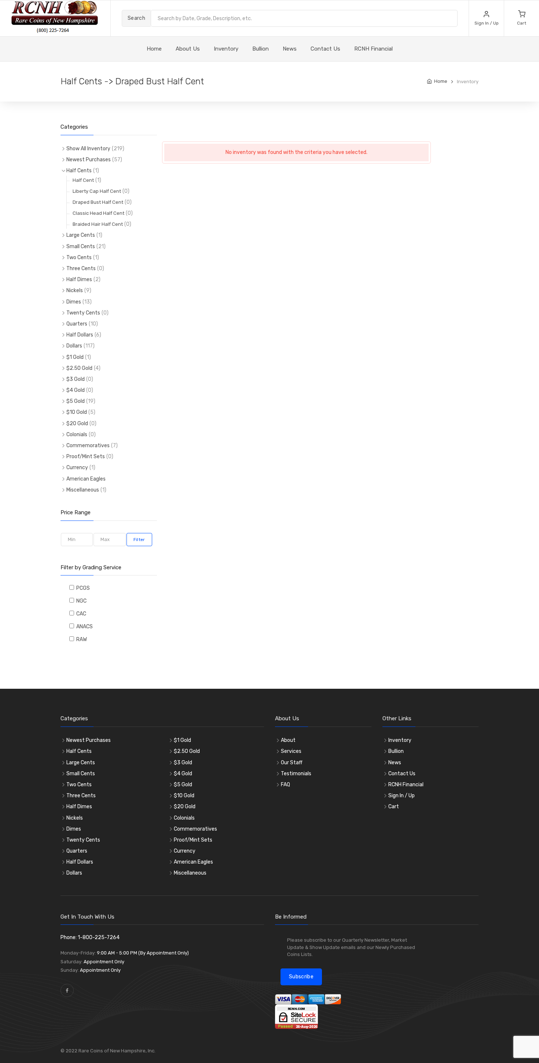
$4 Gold (75, 390)
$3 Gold (75, 379)
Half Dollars (79, 335)
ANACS (83, 627)
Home (440, 81)
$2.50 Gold (79, 368)
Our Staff (291, 762)
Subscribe (301, 977)
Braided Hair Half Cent (98, 224)
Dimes (73, 302)
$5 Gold (75, 401)
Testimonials (296, 773)
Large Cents (80, 235)
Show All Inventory (88, 149)
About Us (188, 48)
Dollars (74, 346)
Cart (393, 806)
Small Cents (80, 246)
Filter (139, 539)
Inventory (226, 48)
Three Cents (81, 268)
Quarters (76, 324)
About (288, 740)
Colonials (76, 434)
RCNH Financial (373, 48)
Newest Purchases (88, 160)
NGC (80, 601)
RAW (80, 639)
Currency (77, 467)
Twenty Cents (83, 313)
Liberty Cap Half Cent (97, 191)
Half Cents (79, 171)
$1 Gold (75, 357)
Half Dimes (79, 279)
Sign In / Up (401, 795)
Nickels (74, 290)
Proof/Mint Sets (85, 456)
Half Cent (83, 180)
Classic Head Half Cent (98, 213)
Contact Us (325, 48)
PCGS (82, 588)
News (290, 48)
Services (291, 751)
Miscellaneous (82, 490)
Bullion (260, 48)
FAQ (285, 784)
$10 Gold (76, 412)
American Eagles (86, 479)
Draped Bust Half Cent (98, 202)
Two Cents (79, 257)
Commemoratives (88, 445)
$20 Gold (77, 423)
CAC (80, 614)
